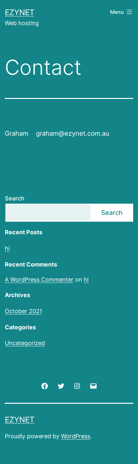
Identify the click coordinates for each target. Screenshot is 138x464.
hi (7, 248)
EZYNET (19, 12)
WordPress (75, 436)
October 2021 (23, 311)
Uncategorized (25, 343)
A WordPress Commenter (39, 279)
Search (14, 198)
